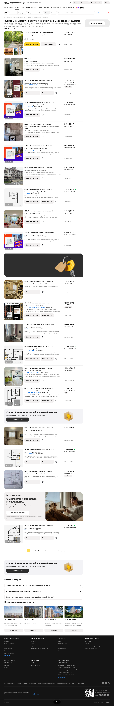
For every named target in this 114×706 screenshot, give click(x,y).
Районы (87, 643)
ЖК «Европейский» (29, 350)
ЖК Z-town (27, 529)
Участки (33, 641)
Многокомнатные (62, 650)
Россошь (6, 665)
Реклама (19, 683)
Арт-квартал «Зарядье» (30, 150)
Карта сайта (81, 683)
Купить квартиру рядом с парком (67, 665)
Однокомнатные (62, 646)
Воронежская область (30, 126)
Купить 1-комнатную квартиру (66, 674)
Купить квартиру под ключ (65, 672)
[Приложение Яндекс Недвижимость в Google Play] (102, 695)
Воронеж (26, 35)
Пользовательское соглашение (46, 683)
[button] (69, 2)
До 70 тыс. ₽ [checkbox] (34, 267)
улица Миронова (34, 430)
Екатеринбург (8, 648)
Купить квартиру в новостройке (66, 667)
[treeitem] (9, 8)
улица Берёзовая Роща (36, 35)
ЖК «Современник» (29, 329)
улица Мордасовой (35, 213)
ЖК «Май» (27, 193)
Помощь (74, 683)
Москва (6, 641)
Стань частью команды (29, 683)
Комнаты (33, 650)
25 (58, 550)
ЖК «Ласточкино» (29, 453)
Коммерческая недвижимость (39, 648)
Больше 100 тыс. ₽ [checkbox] (13, 272)
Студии (60, 641)
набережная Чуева (35, 528)
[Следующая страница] (63, 550)
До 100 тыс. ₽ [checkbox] (45, 267)
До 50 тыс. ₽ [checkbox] (23, 267)
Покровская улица (35, 235)
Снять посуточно (35, 665)
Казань (6, 650)
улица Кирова (33, 61)
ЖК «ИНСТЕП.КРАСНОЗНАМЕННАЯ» (34, 307)
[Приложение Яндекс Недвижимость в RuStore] (108, 695)
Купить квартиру (62, 662)
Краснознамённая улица (36, 305)
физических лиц (18, 518)
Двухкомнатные (62, 643)
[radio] (32, 550)
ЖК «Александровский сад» (32, 392)
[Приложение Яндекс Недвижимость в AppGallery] (105, 695)
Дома (32, 643)
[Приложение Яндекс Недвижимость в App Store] (100, 695)
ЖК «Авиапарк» (28, 106)
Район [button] (92, 13)
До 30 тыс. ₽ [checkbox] (12, 267)
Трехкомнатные (62, 648)
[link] (107, 2)
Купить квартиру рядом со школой (67, 670)
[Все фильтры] (6, 12)
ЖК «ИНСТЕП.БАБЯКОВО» (31, 85)
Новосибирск (8, 646)
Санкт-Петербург (9, 643)
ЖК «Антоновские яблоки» (31, 372)
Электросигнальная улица (37, 148)
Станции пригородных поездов (93, 646)
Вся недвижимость (9, 683)
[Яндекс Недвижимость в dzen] (106, 683)
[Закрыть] (109, 12)
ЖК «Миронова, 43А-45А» (31, 432)
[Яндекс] (107, 703)
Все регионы (88, 641)
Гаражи (33, 646)
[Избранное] (66, 2)
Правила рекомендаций (63, 683)
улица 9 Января (34, 327)
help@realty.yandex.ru (37, 694)
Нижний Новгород (9, 653)
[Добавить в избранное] (59, 44)
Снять (32, 662)
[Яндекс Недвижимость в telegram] (109, 683)
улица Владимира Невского (37, 283)
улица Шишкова (34, 370)
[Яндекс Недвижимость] (14, 3)
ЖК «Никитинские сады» (31, 237)
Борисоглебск (8, 662)
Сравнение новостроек (91, 648)
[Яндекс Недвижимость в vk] (103, 683)
